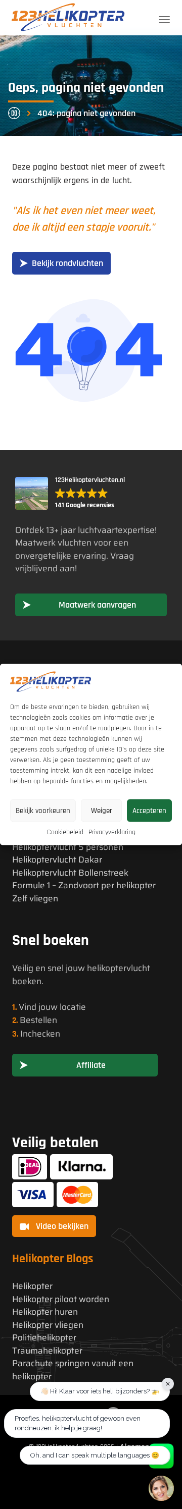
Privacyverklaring (111, 832)
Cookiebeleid (65, 832)
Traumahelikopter (47, 1350)
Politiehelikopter (44, 1337)
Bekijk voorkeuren (43, 810)
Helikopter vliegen (47, 1325)
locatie (73, 1006)
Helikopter (32, 1286)
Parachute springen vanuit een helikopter (72, 1370)
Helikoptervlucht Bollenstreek (70, 873)
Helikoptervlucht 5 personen (67, 847)
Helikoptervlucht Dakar (57, 859)
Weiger (101, 810)
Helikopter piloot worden (60, 1299)
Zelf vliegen (35, 898)
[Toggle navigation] (164, 19)
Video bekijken (61, 1226)
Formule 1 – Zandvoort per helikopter (84, 885)
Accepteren (149, 810)
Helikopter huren (45, 1312)
